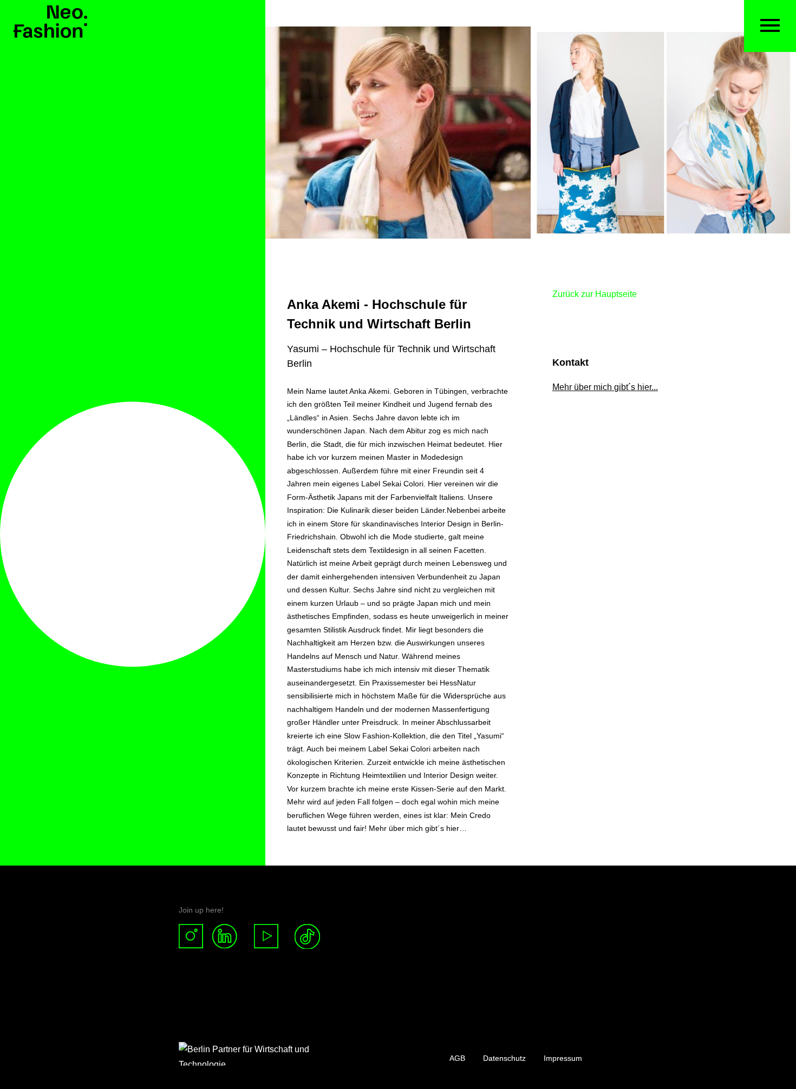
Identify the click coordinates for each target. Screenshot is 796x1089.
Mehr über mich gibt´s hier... (605, 387)
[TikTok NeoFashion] (307, 936)
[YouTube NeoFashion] (266, 936)
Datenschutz (504, 1058)
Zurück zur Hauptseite (594, 294)
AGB (457, 1058)
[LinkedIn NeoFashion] (229, 936)
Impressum (563, 1058)
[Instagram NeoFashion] (195, 936)
